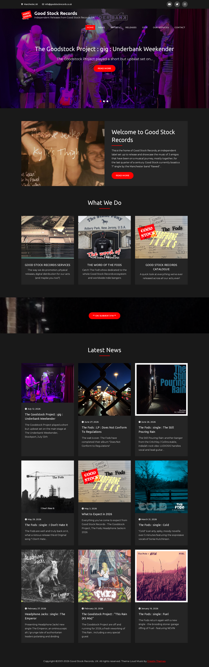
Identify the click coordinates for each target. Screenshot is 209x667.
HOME (90, 27)
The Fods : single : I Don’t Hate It (46, 524)
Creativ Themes (156, 661)
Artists (115, 27)
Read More (104, 68)
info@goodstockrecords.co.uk (58, 4)
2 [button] (104, 101)
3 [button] (107, 101)
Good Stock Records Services (47, 265)
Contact (180, 27)
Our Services (161, 27)
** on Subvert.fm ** (104, 315)
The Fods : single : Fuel (154, 614)
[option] (104, 58)
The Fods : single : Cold (154, 524)
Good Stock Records (55, 13)
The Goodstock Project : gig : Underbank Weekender (104, 49)
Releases (130, 27)
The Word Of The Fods (104, 265)
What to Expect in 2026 (97, 514)
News (101, 27)
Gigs (144, 27)
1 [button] (101, 101)
